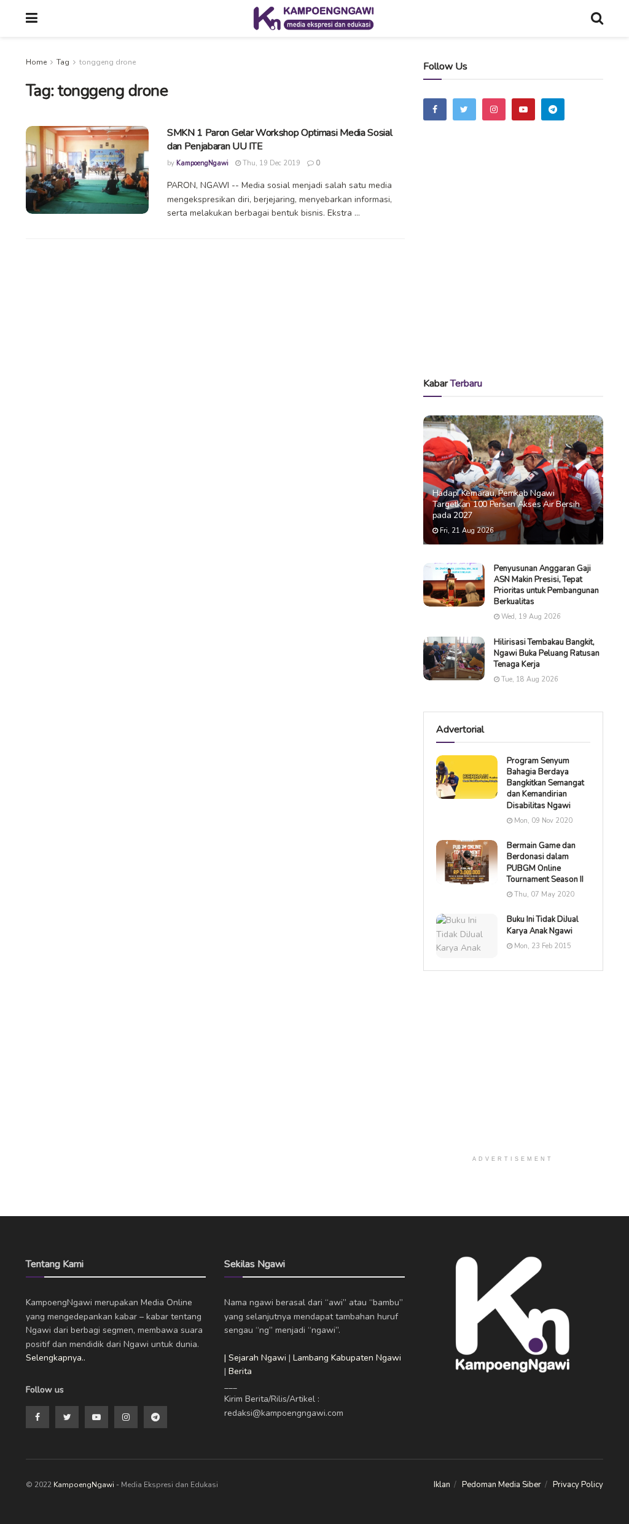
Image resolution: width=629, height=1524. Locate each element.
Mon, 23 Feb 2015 (541, 946)
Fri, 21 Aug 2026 (466, 530)
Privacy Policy (578, 1484)
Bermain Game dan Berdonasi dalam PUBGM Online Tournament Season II (545, 862)
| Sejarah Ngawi (255, 1358)
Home (36, 62)
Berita (240, 1371)
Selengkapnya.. (55, 1358)
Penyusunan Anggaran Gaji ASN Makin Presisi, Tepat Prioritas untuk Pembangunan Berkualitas (546, 585)
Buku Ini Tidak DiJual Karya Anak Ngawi (543, 925)
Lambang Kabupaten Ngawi (347, 1358)
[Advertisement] (521, 266)
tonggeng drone (107, 62)
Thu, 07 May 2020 (543, 894)
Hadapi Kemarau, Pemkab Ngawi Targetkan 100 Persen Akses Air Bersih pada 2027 (506, 504)
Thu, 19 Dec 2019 (270, 163)
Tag (63, 62)
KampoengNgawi (202, 163)
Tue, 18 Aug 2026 (528, 679)
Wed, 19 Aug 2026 (530, 616)
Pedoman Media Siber (501, 1484)
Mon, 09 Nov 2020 (542, 820)
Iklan (442, 1484)
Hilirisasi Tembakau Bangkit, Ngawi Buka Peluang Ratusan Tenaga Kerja (547, 653)
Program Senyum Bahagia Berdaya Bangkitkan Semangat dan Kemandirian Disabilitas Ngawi (545, 783)
